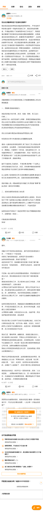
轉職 (12, 69)
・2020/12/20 (31, 394)
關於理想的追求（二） (12, 460)
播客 (38, 7)
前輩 (12, 7)
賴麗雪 (8, 93)
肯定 (22, 232)
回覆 (36, 232)
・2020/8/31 (32, 94)
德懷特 (8, 392)
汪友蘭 (8, 238)
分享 (39, 75)
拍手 (9, 232)
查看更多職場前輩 (22, 486)
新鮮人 (5, 69)
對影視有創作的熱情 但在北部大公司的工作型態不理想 (22, 439)
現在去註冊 (28, 424)
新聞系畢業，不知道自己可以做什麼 (16, 445)
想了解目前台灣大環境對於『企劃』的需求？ (19, 466)
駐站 (21, 7)
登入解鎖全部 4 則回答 (21, 412)
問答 (4, 7)
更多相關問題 (21, 474)
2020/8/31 (14, 13)
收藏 (31, 75)
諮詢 (30, 7)
